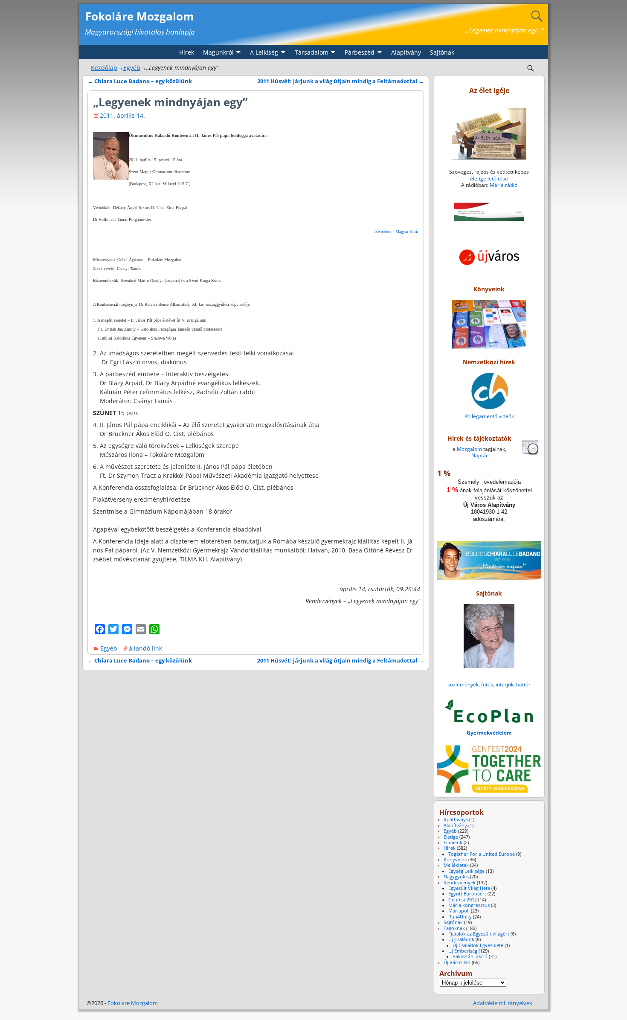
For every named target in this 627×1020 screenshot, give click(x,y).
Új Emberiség (462, 951)
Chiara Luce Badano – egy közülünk (139, 81)
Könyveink (455, 860)
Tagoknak (454, 928)
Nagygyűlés (456, 877)
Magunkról (218, 52)
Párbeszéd (359, 52)
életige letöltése (489, 178)
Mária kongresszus (469, 905)
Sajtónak (442, 52)
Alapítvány (406, 52)
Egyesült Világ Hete (469, 888)
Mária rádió (503, 185)
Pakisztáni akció (470, 956)
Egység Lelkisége (466, 871)
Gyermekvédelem (489, 732)
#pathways (456, 819)
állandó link (145, 648)
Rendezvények (460, 883)
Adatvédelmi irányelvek (502, 1003)
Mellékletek (456, 865)
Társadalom (311, 52)
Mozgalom (469, 449)
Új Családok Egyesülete (478, 945)
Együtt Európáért (467, 894)
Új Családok (461, 939)
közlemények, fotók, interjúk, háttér (489, 684)
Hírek (186, 52)
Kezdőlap (104, 68)
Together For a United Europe (481, 854)
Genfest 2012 (462, 900)
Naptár (479, 455)
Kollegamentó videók (489, 416)
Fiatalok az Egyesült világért (478, 934)
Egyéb (131, 68)
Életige (451, 837)
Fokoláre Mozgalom (139, 16)
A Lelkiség (264, 52)
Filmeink (453, 843)
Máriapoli (459, 911)
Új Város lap (457, 962)
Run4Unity (460, 917)
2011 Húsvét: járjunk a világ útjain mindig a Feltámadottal (340, 81)
